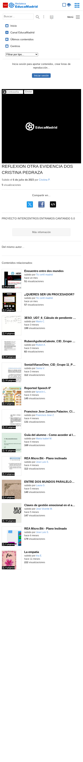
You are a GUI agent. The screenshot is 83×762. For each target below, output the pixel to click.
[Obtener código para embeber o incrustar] (53, 204)
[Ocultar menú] (73, 17)
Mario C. (40, 321)
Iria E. (39, 556)
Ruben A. (41, 345)
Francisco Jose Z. (45, 415)
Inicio (13, 25)
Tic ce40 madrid (44, 275)
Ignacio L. (41, 392)
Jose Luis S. (42, 462)
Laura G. (40, 485)
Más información (41, 232)
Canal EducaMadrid (22, 32)
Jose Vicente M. (44, 509)
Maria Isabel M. (44, 438)
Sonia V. (40, 368)
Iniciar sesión (41, 75)
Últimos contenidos (22, 39)
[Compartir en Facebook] (41, 204)
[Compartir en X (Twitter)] (30, 204)
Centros (15, 46)
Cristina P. (44, 179)
